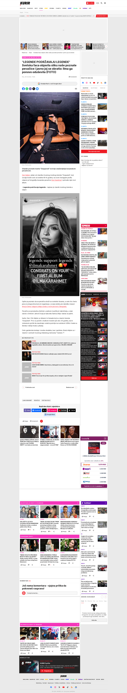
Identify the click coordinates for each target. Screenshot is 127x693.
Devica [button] (101, 601)
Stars (30, 52)
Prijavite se (47, 671)
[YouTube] (94, 83)
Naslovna (24, 52)
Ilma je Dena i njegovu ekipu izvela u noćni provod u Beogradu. (44, 306)
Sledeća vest (70, 387)
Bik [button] (86, 601)
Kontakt (45, 683)
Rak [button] (94, 601)
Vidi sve (94, 378)
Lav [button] (97, 601)
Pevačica (37, 400)
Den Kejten (26, 175)
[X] (90, 83)
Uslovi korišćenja (86, 683)
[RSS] (101, 83)
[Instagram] (87, 83)
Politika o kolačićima (60, 683)
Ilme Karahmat (56, 180)
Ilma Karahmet (27, 400)
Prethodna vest (30, 387)
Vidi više (94, 620)
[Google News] (105, 83)
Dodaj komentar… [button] (32, 593)
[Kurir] (25, 3)
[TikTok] (98, 83)
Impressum (51, 683)
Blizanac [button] (90, 601)
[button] (72, 76)
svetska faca (46, 400)
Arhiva (68, 683)
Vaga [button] (105, 601)
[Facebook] (83, 83)
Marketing (39, 683)
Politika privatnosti (76, 683)
